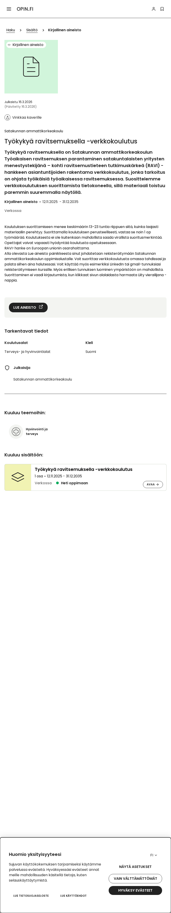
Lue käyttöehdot (73, 896)
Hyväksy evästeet (135, 890)
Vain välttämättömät (135, 878)
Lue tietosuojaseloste (31, 896)
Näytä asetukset (135, 866)
